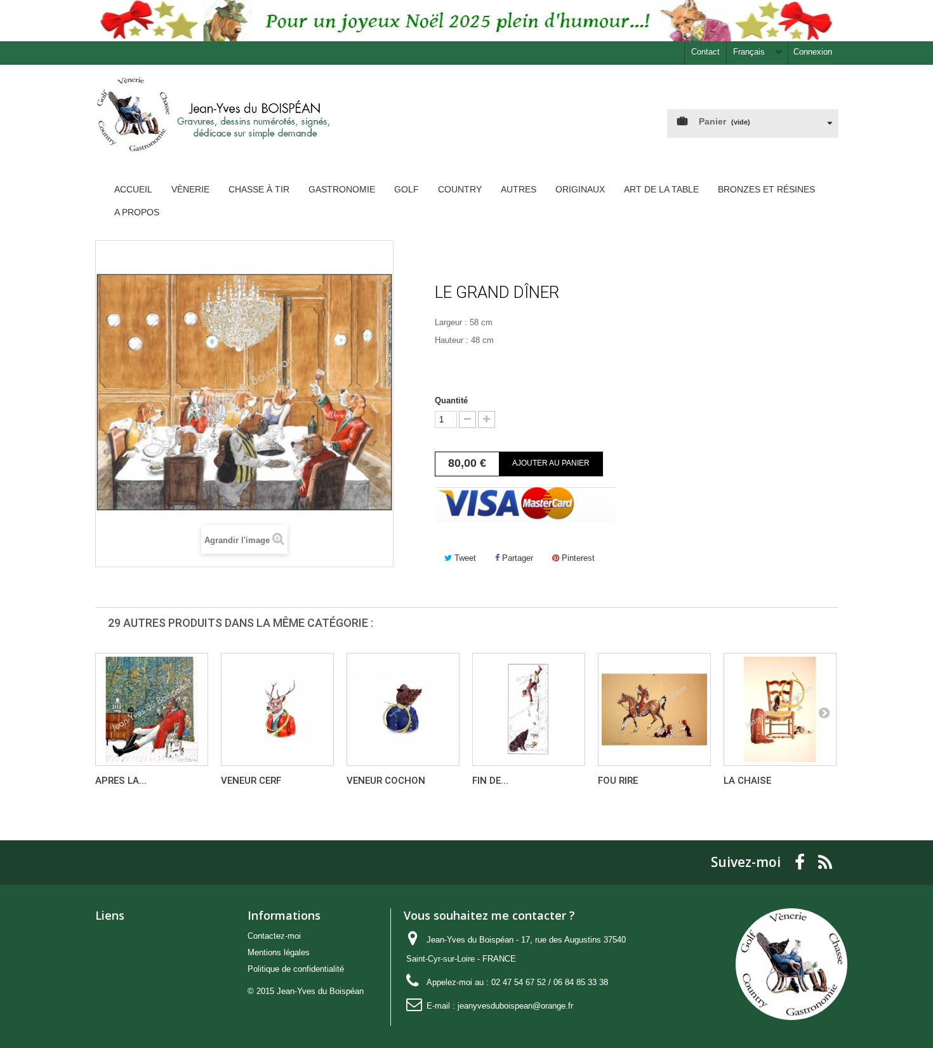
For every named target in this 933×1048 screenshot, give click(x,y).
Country (460, 189)
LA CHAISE (747, 780)
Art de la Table (661, 189)
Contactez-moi (274, 936)
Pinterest (577, 558)
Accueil (133, 189)
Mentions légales (279, 952)
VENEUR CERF (251, 780)
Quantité (451, 400)
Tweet (464, 558)
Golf (406, 189)
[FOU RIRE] (654, 709)
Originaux (580, 189)
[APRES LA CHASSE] (151, 709)
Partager (516, 558)
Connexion (812, 52)
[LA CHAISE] (780, 709)
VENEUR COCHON (386, 780)
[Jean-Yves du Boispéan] (212, 124)
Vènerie (190, 189)
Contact (705, 52)
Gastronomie (341, 189)
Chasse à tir (258, 189)
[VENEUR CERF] (277, 709)
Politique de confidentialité (296, 969)
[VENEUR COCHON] (403, 709)
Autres (518, 189)
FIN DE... (490, 780)
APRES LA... (121, 780)
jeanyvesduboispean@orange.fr (515, 1006)
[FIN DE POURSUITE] (528, 709)
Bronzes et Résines (766, 189)
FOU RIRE (618, 780)
